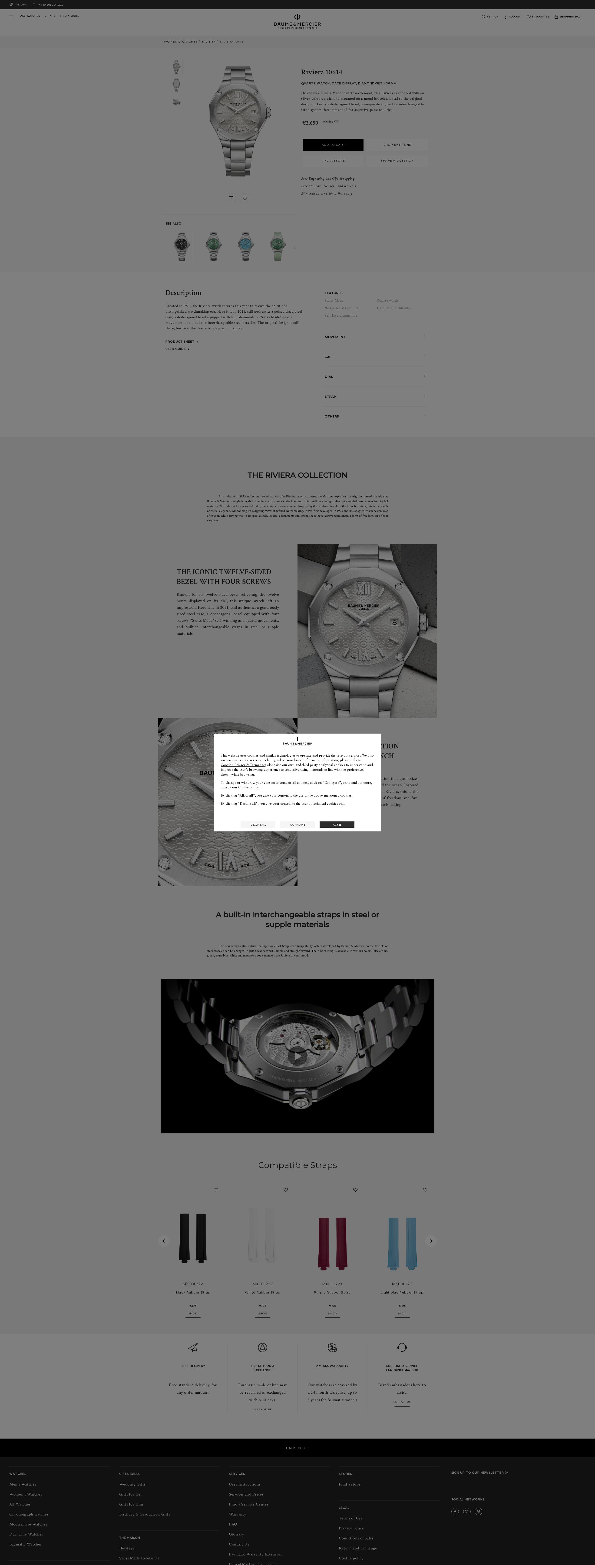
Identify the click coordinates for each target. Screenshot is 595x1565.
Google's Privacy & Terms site (243, 765)
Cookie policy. (248, 787)
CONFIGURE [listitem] (297, 824)
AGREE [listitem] (337, 824)
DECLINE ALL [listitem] (258, 824)
